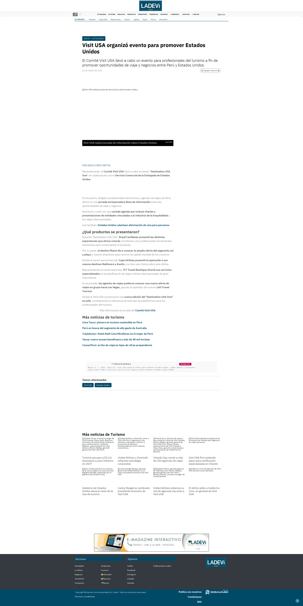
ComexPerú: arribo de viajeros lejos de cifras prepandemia (117, 345)
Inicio (87, 38)
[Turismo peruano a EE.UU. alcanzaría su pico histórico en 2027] (98, 446)
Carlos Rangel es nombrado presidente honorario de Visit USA (134, 491)
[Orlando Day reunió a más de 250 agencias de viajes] (169, 446)
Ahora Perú (163, 19)
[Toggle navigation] (80, 14)
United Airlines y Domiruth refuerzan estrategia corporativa (133, 461)
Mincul (153, 19)
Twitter (130, 566)
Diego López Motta (98, 165)
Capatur (136, 19)
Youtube (130, 583)
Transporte (142, 14)
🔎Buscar (195, 14)
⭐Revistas (185, 14)
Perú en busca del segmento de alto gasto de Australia (114, 328)
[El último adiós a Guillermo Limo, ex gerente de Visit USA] (205, 477)
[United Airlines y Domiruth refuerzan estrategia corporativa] (134, 446)
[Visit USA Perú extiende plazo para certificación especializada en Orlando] (205, 446)
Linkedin (130, 579)
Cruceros (164, 14)
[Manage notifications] (297, 601)
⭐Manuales (174, 14)
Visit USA (88, 385)
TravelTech (131, 14)
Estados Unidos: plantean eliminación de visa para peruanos (133, 225)
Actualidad (101, 14)
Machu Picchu (116, 19)
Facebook (131, 570)
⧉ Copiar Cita (185, 364)
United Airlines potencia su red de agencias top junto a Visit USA (168, 491)
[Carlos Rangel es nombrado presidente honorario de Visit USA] (134, 477)
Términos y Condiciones (85, 596)
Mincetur (92, 19)
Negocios (121, 14)
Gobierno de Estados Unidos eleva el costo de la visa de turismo (97, 491)
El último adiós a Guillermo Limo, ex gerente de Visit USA (204, 491)
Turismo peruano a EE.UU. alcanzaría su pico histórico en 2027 (97, 461)
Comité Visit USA (145, 310)
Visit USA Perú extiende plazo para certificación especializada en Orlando (203, 461)
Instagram (131, 574)
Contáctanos (195, 596)
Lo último (111, 14)
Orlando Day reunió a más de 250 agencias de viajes (168, 459)
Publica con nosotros (190, 591)
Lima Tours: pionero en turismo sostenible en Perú (112, 322)
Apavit (145, 19)
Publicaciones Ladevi (162, 566)
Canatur (127, 19)
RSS (199, 601)
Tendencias (153, 14)
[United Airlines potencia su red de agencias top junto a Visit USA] (169, 477)
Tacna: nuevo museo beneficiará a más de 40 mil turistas (116, 339)
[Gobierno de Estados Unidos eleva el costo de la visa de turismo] (98, 477)
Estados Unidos (103, 385)
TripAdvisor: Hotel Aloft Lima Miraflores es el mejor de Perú (117, 333)
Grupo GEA (103, 19)
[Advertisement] (151, 514)
